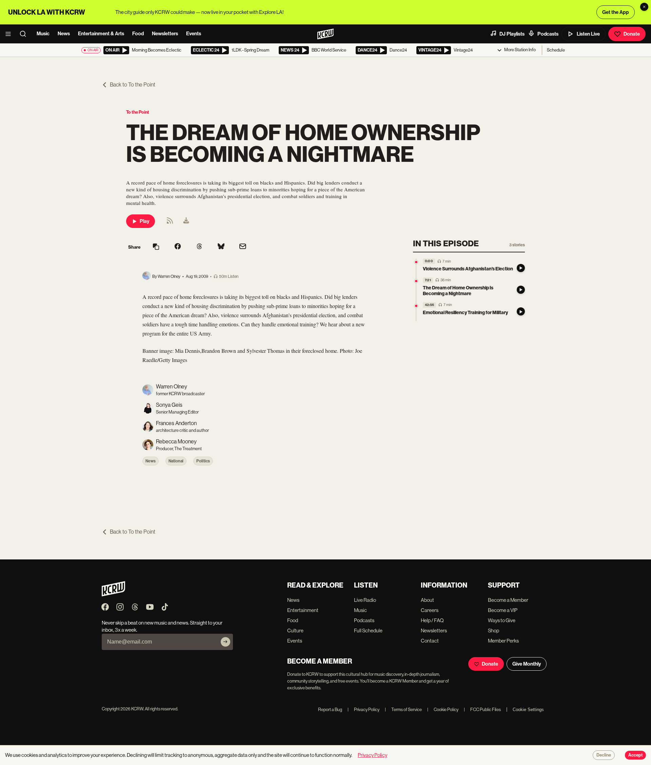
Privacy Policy (363, 709)
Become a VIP (502, 610)
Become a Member (508, 600)
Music (43, 34)
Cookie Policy (442, 709)
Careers (429, 610)
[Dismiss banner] (644, 7)
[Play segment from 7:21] (416, 281)
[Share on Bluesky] (221, 247)
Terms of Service (403, 709)
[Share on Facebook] (177, 247)
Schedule (556, 50)
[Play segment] (521, 268)
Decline (603, 755)
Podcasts (547, 34)
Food (138, 34)
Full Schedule (368, 630)
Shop (493, 630)
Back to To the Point (132, 84)
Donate (632, 34)
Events (193, 34)
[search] (25, 33)
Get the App (615, 12)
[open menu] (10, 33)
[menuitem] (186, 221)
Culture (295, 630)
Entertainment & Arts (101, 34)
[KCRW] (113, 594)
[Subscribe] (225, 642)
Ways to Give (501, 620)
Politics (203, 461)
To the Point (137, 112)
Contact (430, 641)
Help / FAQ (432, 620)
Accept (635, 755)
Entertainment (302, 610)
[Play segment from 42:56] (416, 306)
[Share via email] (242, 247)
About (427, 600)
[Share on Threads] (199, 247)
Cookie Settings (528, 709)
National (176, 461)
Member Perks (503, 641)
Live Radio (365, 600)
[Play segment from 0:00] (416, 262)
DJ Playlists (512, 34)
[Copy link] (156, 247)
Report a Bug (330, 709)
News (64, 34)
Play (144, 221)
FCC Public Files (482, 709)
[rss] (170, 222)
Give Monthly (526, 664)
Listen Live (588, 34)
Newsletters (165, 34)
